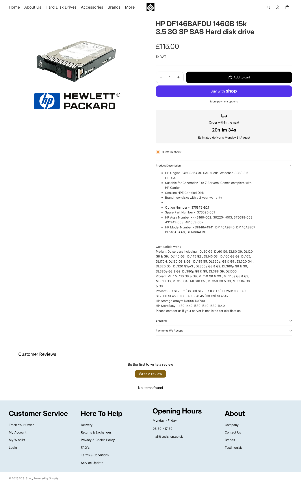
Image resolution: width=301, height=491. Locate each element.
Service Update (92, 463)
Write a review (150, 374)
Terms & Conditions (95, 455)
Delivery (87, 425)
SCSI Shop (25, 478)
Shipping (161, 320)
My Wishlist (17, 440)
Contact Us (233, 432)
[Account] (277, 7)
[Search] (268, 7)
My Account (17, 432)
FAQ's (85, 447)
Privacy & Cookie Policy (98, 440)
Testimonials (233, 447)
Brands (230, 440)
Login (13, 447)
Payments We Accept (169, 330)
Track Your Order (21, 425)
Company (232, 425)
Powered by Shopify (46, 478)
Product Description (168, 165)
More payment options (224, 101)
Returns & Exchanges (96, 432)
